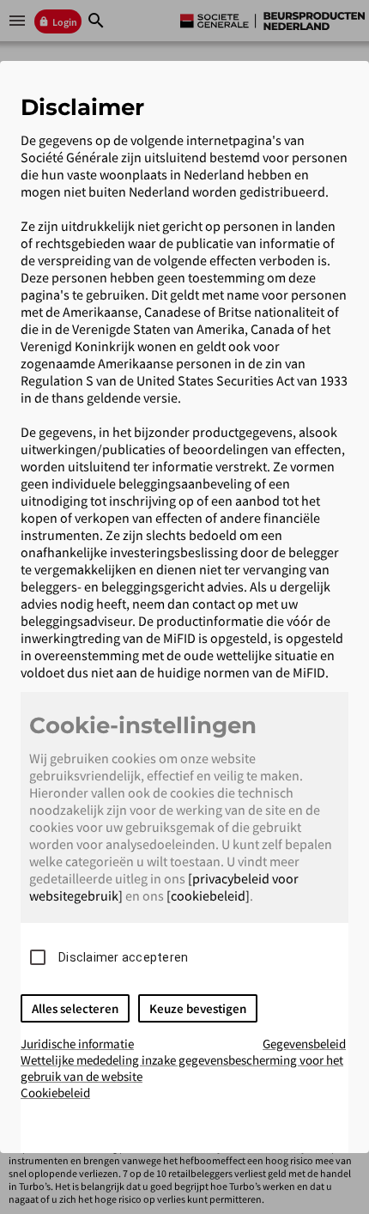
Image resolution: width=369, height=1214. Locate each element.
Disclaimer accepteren (123, 957)
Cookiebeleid (55, 1092)
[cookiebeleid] (208, 895)
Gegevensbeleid (304, 1043)
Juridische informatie (77, 1043)
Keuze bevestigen (197, 1008)
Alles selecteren (75, 1008)
